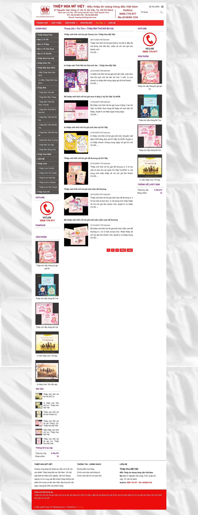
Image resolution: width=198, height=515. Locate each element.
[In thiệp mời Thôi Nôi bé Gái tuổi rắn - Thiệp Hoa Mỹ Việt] (76, 81)
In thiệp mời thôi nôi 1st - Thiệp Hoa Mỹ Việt (51, 405)
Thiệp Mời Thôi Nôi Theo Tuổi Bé (46, 103)
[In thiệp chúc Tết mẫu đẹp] (47, 381)
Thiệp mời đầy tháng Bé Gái (150, 150)
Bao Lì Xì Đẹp (42, 44)
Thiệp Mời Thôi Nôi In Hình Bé (47, 111)
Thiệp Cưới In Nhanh (47, 182)
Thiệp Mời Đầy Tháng (47, 97)
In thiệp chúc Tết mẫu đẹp (47, 384)
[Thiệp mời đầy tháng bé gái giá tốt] (150, 83)
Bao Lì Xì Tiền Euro (45, 49)
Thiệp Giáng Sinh (44, 35)
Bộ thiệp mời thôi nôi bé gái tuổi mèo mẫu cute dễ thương (91, 220)
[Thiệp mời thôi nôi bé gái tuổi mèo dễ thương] (76, 204)
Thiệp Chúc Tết (43, 63)
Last (129, 250)
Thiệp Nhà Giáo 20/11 (45, 68)
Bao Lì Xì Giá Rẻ (43, 54)
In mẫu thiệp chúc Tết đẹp (150, 180)
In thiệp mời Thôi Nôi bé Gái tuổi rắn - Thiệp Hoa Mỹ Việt (90, 65)
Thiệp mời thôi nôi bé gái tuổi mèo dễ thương (85, 189)
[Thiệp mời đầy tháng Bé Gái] (150, 147)
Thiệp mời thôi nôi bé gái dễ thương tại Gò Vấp (86, 158)
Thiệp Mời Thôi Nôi (46, 92)
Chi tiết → (94, 52)
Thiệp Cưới (41, 164)
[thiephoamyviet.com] (99, 11)
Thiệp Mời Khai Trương (48, 140)
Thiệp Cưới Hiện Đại (46, 178)
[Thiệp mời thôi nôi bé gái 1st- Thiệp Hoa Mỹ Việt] (38, 441)
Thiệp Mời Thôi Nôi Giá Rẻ (47, 133)
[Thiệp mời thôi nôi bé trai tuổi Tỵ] (38, 396)
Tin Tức (99, 23)
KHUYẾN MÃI (86, 23)
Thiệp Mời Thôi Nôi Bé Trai (47, 126)
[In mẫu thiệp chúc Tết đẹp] (150, 177)
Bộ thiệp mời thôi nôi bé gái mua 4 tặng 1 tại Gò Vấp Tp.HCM (92, 96)
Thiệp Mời (41, 88)
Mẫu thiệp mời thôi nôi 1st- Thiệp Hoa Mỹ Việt (51, 432)
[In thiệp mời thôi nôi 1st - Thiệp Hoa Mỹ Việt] (38, 405)
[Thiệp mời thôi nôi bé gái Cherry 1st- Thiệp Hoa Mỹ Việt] (76, 50)
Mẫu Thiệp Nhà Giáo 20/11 (46, 73)
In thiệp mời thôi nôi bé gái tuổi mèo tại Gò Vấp (86, 127)
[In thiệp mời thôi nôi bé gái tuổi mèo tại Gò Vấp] (76, 143)
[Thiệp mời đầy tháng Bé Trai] (150, 117)
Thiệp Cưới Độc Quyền (47, 187)
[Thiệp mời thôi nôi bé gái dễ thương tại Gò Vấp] (76, 174)
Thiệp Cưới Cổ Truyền (47, 173)
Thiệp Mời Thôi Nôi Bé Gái (47, 118)
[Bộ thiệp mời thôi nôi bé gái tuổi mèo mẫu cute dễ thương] (76, 235)
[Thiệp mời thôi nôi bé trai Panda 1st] (38, 414)
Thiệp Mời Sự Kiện (46, 145)
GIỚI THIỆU (56, 23)
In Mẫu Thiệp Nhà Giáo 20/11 (47, 81)
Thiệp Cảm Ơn (43, 192)
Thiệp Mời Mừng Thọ (47, 150)
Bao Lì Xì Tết (42, 40)
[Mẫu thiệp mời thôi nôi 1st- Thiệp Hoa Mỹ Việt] (38, 432)
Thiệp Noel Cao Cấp (45, 58)
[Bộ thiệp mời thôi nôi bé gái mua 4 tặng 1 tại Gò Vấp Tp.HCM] (76, 112)
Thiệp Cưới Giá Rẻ (46, 168)
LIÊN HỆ (40, 159)
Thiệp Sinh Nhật (43, 154)
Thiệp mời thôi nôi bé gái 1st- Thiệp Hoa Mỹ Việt (51, 441)
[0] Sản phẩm (154, 7)
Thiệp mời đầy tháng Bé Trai (150, 120)
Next (123, 250)
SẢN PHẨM (70, 23)
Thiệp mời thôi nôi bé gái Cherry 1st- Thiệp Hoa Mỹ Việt (89, 34)
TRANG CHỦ (42, 23)
